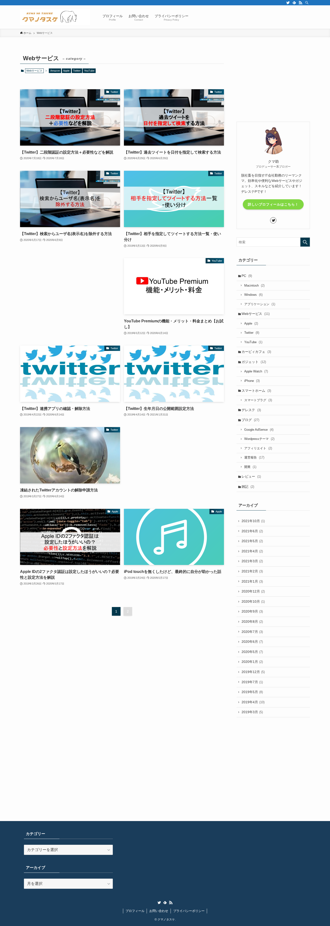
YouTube (89, 70)
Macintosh (254, 285)
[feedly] (294, 2)
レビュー (251, 476)
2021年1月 (252, 581)
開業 (250, 467)
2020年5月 (252, 652)
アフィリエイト (258, 448)
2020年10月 (253, 601)
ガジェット (254, 362)
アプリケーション (259, 304)
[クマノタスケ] (55, 17)
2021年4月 (252, 551)
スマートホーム (256, 391)
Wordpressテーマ (259, 439)
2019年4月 (253, 702)
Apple (66, 70)
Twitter (77, 70)
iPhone (252, 381)
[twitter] (288, 2)
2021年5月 (252, 541)
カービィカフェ (256, 352)
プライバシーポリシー (189, 911)
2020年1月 (252, 662)
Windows (253, 294)
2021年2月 (252, 571)
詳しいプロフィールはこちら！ (273, 204)
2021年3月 (252, 561)
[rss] (300, 2)
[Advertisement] (70, 292)
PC (247, 276)
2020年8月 (252, 621)
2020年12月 (253, 591)
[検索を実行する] (305, 242)
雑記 (248, 487)
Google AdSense (258, 429)
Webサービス (256, 314)
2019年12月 (253, 672)
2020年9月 (252, 611)
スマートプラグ (258, 400)
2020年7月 (252, 632)
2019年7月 (252, 682)
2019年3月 (252, 712)
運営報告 (254, 457)
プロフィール (135, 911)
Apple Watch (256, 371)
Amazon (55, 70)
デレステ (251, 410)
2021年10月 (253, 521)
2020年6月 (252, 642)
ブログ (250, 420)
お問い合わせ (158, 911)
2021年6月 (252, 531)
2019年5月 (252, 692)
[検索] (307, 2)
